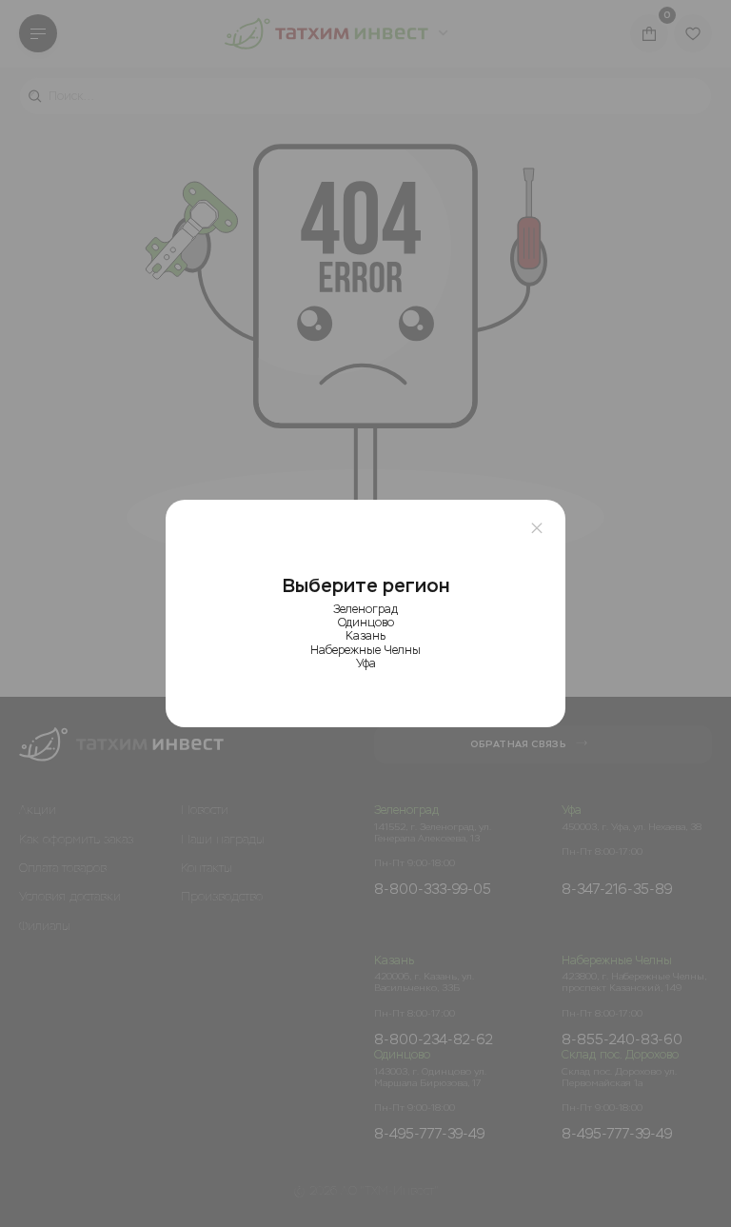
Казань (365, 636)
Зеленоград (365, 609)
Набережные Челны (365, 650)
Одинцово (366, 622)
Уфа (366, 663)
